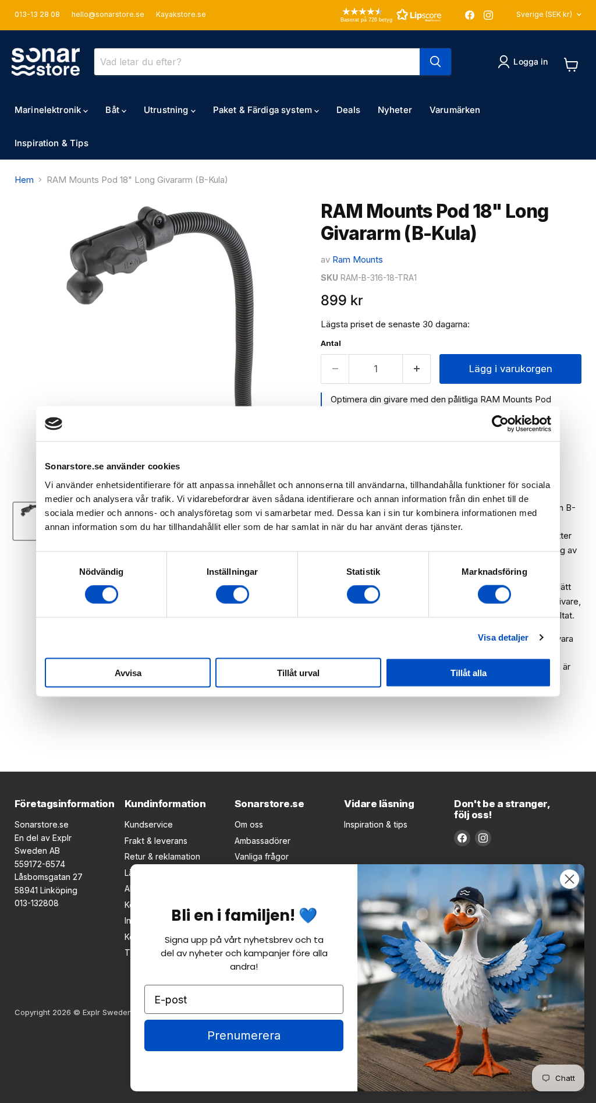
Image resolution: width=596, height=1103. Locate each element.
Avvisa (128, 672)
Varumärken (455, 109)
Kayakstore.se (181, 14)
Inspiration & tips (375, 824)
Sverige (544, 14)
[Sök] (435, 61)
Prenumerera (244, 1035)
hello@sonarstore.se (108, 14)
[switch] (232, 594)
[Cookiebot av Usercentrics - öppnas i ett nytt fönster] (500, 424)
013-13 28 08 (37, 14)
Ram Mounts (357, 259)
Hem (24, 180)
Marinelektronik (49, 109)
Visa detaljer (503, 637)
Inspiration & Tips (51, 143)
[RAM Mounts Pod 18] (32, 521)
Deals (348, 109)
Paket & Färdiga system (263, 109)
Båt (113, 109)
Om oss (249, 824)
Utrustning (167, 109)
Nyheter (395, 109)
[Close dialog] (569, 879)
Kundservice (149, 824)
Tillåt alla (468, 672)
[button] (374, 15)
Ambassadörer (262, 841)
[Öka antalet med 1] (417, 369)
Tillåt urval (298, 672)
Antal (331, 343)
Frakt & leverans (156, 841)
